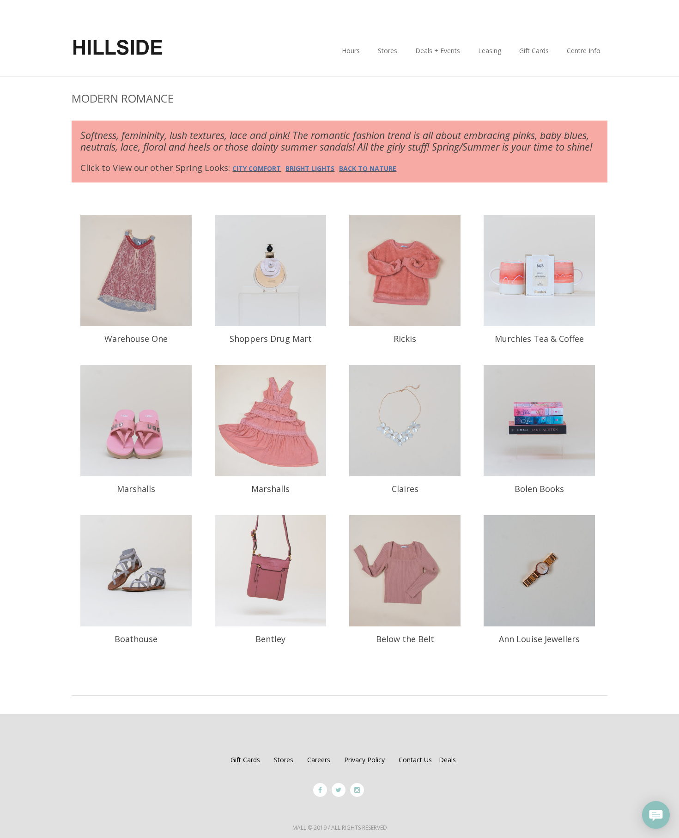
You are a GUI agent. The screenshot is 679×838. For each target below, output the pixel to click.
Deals (447, 759)
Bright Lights (309, 168)
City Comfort (256, 168)
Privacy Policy (364, 759)
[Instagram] (357, 790)
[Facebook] (320, 790)
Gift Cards (245, 759)
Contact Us (415, 759)
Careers (318, 759)
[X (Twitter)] (339, 790)
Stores (283, 759)
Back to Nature (367, 168)
